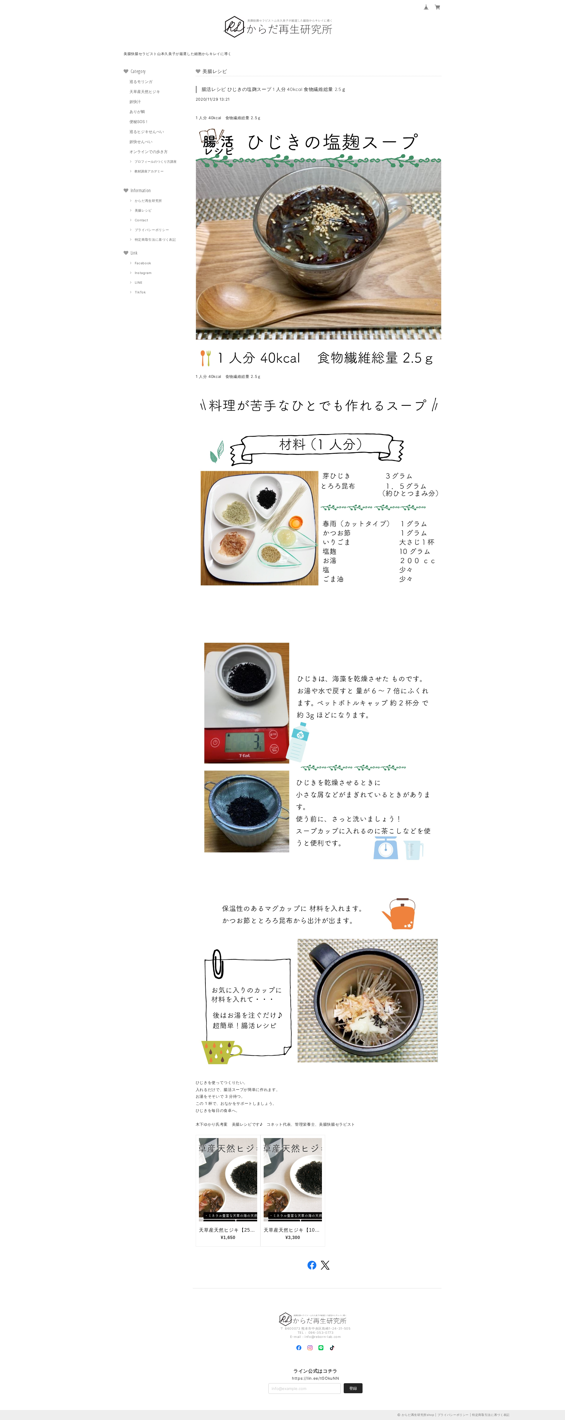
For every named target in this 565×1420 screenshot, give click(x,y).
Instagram (143, 273)
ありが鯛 (137, 111)
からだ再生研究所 (148, 201)
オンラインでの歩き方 (148, 151)
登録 (353, 1388)
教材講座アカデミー (149, 171)
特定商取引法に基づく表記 (155, 240)
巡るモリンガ (140, 81)
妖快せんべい (140, 141)
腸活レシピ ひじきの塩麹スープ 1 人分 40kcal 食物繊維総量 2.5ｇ (274, 89)
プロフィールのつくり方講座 (155, 162)
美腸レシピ (143, 210)
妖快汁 (135, 101)
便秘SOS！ (139, 121)
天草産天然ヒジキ (144, 91)
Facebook (143, 263)
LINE (139, 282)
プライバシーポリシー (152, 230)
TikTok (140, 292)
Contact (141, 220)
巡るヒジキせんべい (146, 131)
